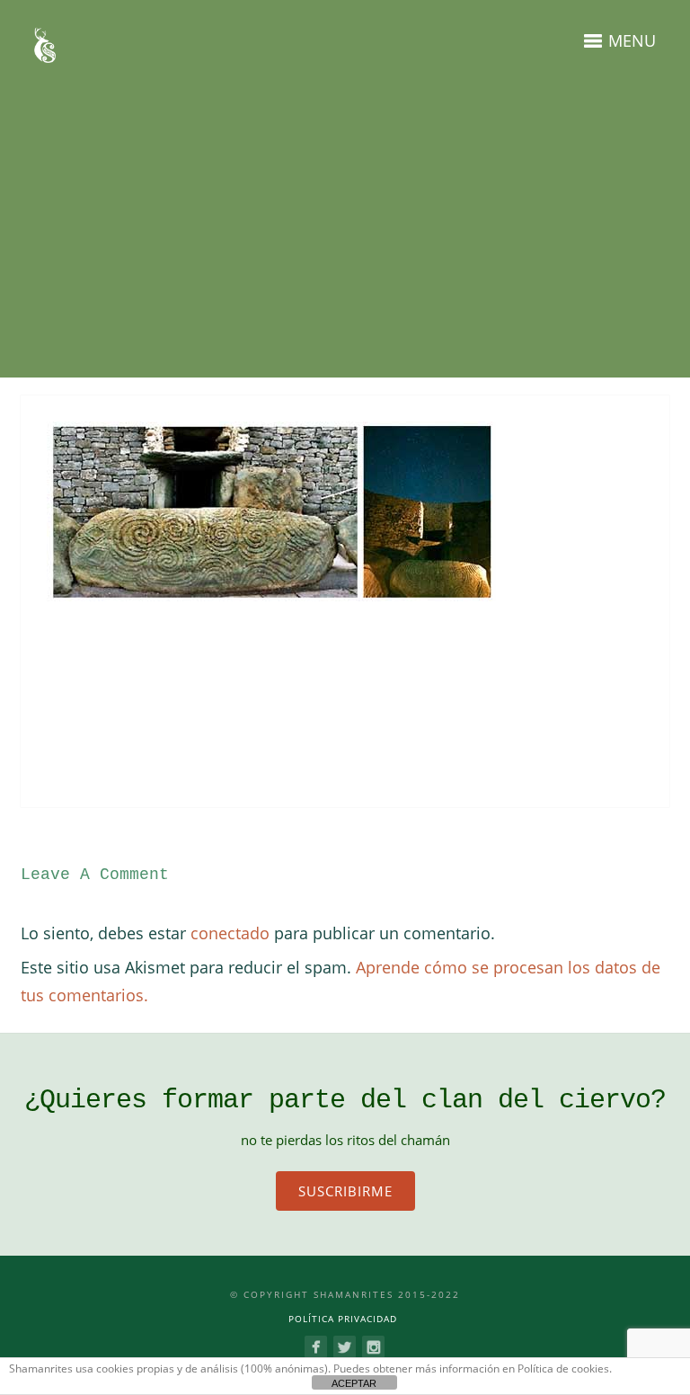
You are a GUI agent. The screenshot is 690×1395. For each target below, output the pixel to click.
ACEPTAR (354, 1383)
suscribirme (345, 1191)
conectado (230, 933)
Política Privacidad (342, 1318)
